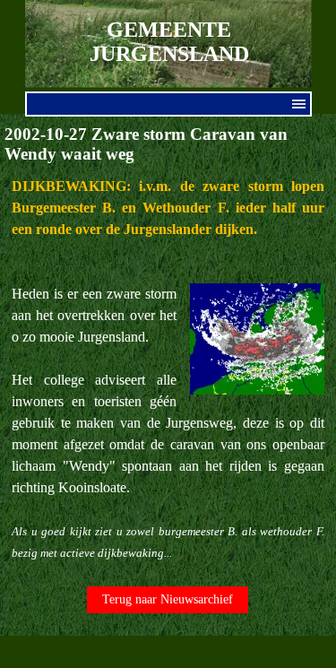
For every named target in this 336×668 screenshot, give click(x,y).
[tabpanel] (168, 369)
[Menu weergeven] (299, 104)
